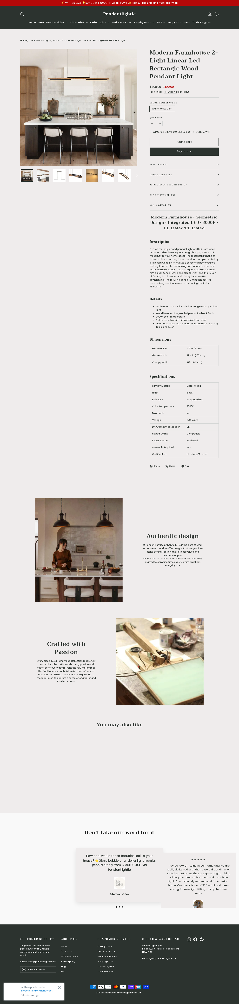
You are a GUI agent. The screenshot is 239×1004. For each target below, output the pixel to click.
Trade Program (201, 22)
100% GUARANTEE (161, 174)
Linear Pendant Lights (40, 40)
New (41, 22)
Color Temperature (163, 103)
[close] (59, 987)
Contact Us (67, 951)
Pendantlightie (119, 13)
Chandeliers (77, 22)
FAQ (63, 971)
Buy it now (184, 151)
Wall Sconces (120, 22)
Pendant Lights (55, 22)
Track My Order (106, 971)
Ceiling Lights (98, 22)
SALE (160, 22)
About (64, 946)
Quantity (156, 118)
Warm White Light (162, 108)
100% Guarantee (69, 956)
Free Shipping (170, 92)
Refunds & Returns (107, 956)
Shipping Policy (105, 961)
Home (32, 22)
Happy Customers (179, 22)
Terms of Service (106, 951)
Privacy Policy (105, 946)
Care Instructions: (163, 195)
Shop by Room (142, 22)
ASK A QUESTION (160, 205)
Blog (63, 966)
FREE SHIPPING (159, 164)
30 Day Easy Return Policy (168, 184)
